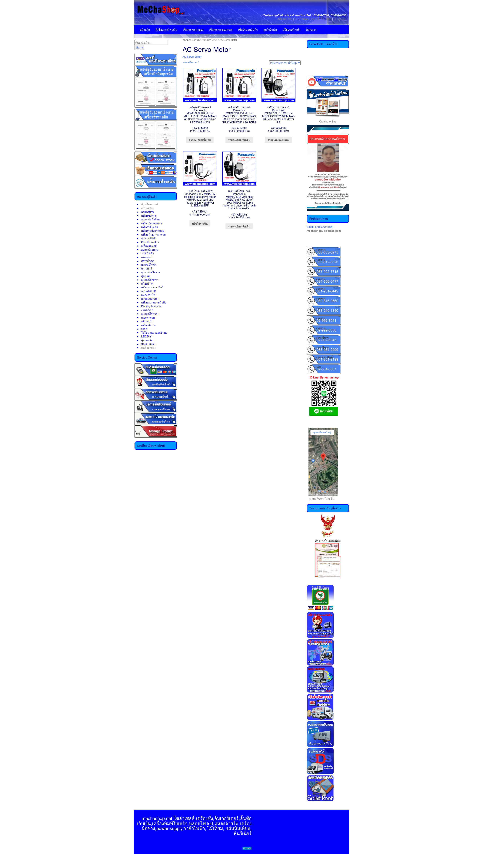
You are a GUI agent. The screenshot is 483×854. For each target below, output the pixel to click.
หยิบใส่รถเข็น (200, 223)
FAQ (328, 19)
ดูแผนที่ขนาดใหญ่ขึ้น (320, 498)
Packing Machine (151, 306)
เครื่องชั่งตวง (148, 215)
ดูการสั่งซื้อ (317, 19)
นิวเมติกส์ (146, 268)
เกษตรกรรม (148, 317)
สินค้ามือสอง (148, 348)
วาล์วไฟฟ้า (147, 253)
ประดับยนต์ (147, 344)
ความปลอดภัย (149, 298)
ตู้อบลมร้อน (147, 340)
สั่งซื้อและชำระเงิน (166, 29)
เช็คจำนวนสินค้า (248, 29)
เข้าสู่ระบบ (340, 19)
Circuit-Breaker (150, 242)
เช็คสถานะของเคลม (220, 29)
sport (144, 329)
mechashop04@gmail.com (324, 231)
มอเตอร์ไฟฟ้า (149, 264)
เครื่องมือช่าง (148, 325)
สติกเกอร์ (146, 321)
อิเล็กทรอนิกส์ (149, 246)
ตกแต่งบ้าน (147, 212)
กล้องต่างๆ (147, 283)
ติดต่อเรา (311, 29)
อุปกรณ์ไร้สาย (149, 314)
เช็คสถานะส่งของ (193, 29)
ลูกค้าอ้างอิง (270, 29)
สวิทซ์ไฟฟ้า (148, 261)
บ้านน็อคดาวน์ (149, 204)
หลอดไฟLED (148, 291)
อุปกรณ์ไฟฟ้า (148, 238)
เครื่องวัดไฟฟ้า (149, 227)
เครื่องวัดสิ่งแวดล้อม (152, 231)
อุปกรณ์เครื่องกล (150, 272)
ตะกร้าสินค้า (302, 19)
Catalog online (327, 121)
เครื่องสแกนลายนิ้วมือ (153, 302)
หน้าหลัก (145, 29)
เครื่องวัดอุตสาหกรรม (153, 234)
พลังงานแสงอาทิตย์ (152, 287)
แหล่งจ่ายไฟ (148, 295)
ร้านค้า (197, 40)
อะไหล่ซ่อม (147, 208)
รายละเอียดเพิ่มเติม (200, 140)
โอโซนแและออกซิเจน (154, 332)
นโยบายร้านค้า (291, 29)
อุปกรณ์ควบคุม (149, 249)
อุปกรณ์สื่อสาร (149, 280)
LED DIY (146, 336)
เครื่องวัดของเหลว (151, 223)
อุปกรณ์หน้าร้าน (150, 219)
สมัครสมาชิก (284, 19)
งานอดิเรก (147, 310)
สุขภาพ (145, 276)
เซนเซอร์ (146, 257)
